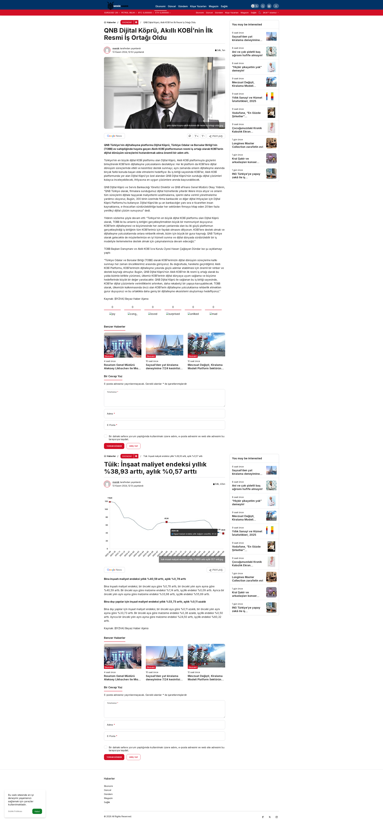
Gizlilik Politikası (15, 811)
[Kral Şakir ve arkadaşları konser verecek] (254, 158)
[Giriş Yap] (276, 6)
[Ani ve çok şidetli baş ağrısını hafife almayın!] (254, 51)
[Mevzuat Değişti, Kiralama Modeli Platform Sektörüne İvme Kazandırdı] (206, 351)
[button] (269, 6)
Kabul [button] (37, 811)
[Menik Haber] (119, 5)
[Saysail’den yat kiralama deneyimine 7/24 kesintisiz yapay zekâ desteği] (164, 351)
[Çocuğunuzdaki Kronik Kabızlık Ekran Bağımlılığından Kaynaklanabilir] (254, 128)
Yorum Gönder (114, 446)
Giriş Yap (133, 446)
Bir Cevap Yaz (113, 376)
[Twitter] (269, 816)
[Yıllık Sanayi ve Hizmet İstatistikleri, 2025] (254, 97)
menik (116, 48)
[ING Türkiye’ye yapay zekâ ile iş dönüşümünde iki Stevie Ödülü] (254, 173)
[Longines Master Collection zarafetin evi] (254, 143)
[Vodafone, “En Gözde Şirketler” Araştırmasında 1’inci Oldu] (254, 112)
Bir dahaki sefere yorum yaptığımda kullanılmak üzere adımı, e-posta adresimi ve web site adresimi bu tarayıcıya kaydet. (166, 438)
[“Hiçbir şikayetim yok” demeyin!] (254, 66)
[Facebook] (262, 816)
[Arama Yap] (262, 6)
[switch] (255, 6)
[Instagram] (276, 816)
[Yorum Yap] (189, 136)
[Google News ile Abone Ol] (114, 136)
